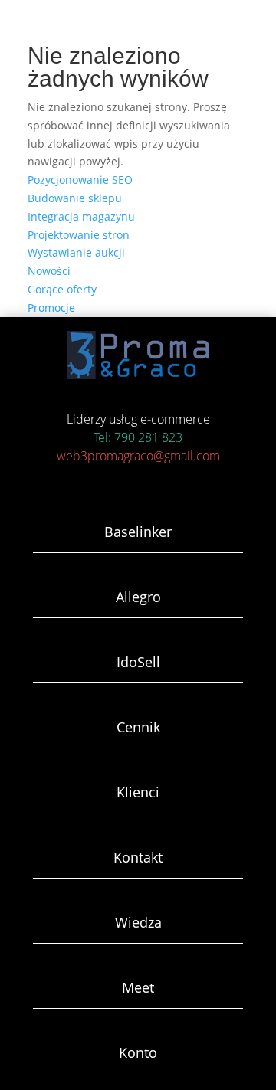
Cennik (138, 727)
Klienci (138, 792)
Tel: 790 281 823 (138, 437)
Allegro (138, 597)
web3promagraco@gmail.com (138, 455)
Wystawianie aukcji (76, 252)
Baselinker (138, 531)
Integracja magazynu (81, 216)
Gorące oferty (62, 289)
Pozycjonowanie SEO (80, 179)
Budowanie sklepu (75, 198)
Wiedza (138, 922)
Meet (138, 987)
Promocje (51, 307)
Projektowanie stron (79, 234)
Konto (138, 1052)
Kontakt (138, 857)
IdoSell (138, 662)
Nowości (49, 270)
